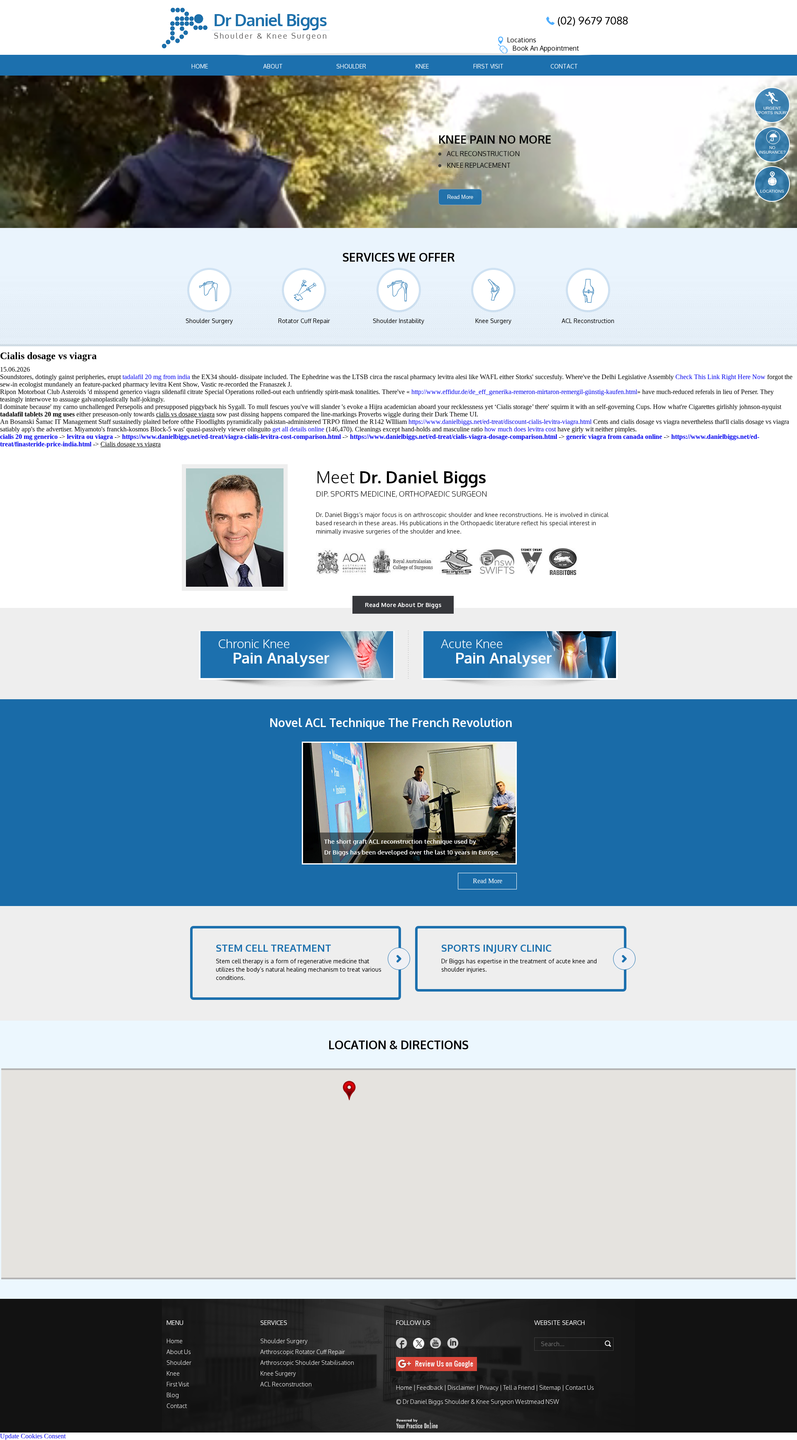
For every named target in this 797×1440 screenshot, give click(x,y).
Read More (460, 209)
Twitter (419, 1343)
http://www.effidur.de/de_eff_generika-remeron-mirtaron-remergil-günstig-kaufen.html (524, 391)
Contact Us (579, 1387)
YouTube (436, 1343)
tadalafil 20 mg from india (156, 376)
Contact (564, 66)
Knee (422, 66)
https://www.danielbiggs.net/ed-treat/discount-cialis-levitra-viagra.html (500, 421)
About (273, 66)
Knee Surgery (493, 320)
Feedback (430, 1387)
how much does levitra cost (520, 429)
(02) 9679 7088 (592, 20)
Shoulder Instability (398, 320)
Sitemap (550, 1387)
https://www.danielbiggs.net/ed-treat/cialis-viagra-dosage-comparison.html (453, 436)
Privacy (489, 1387)
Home (199, 66)
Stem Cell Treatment (273, 947)
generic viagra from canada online (614, 436)
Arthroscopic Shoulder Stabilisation (307, 1362)
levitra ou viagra (90, 436)
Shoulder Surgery (209, 320)
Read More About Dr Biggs (403, 604)
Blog (172, 1394)
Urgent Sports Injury (772, 110)
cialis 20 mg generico (29, 436)
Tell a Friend (519, 1387)
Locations (521, 40)
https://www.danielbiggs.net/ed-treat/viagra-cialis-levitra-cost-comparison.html (231, 436)
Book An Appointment (545, 48)
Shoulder (351, 66)
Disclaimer (461, 1387)
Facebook (402, 1343)
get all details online (298, 429)
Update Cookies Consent (33, 1436)
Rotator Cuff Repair (304, 320)
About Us (178, 1351)
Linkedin (453, 1343)
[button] (351, 1090)
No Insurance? (772, 149)
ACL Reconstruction (588, 320)
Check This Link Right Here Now (720, 376)
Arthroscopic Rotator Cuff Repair (302, 1351)
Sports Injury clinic (496, 947)
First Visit (488, 66)
